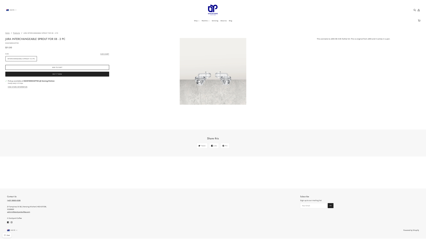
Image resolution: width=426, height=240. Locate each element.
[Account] (419, 10)
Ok (330, 206)
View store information (17, 87)
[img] (415, 10)
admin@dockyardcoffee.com (18, 212)
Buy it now (57, 74)
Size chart (104, 54)
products (16, 33)
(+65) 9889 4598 (14, 200)
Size (7, 54)
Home (7, 33)
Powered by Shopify (411, 230)
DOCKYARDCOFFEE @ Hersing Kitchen (39, 81)
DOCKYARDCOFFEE (12, 43)
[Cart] (419, 20)
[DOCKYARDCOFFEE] (213, 10)
